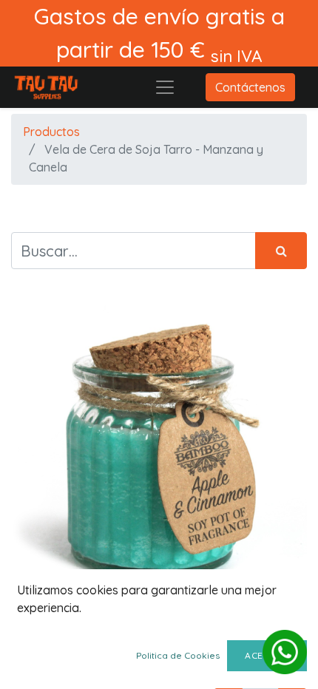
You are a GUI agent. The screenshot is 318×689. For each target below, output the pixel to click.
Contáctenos (250, 87)
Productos (51, 131)
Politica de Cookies (178, 655)
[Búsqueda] (281, 250)
